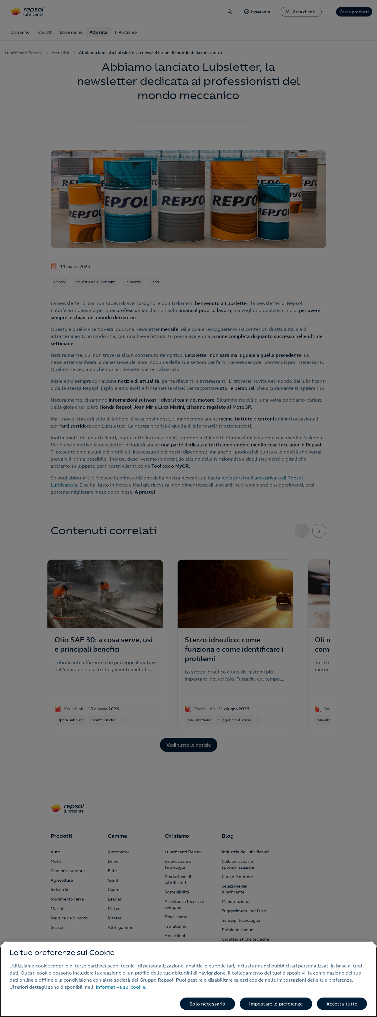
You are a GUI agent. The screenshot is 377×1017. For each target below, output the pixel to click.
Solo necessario (207, 1004)
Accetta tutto (342, 1004)
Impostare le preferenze (276, 1004)
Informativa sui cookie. (121, 987)
